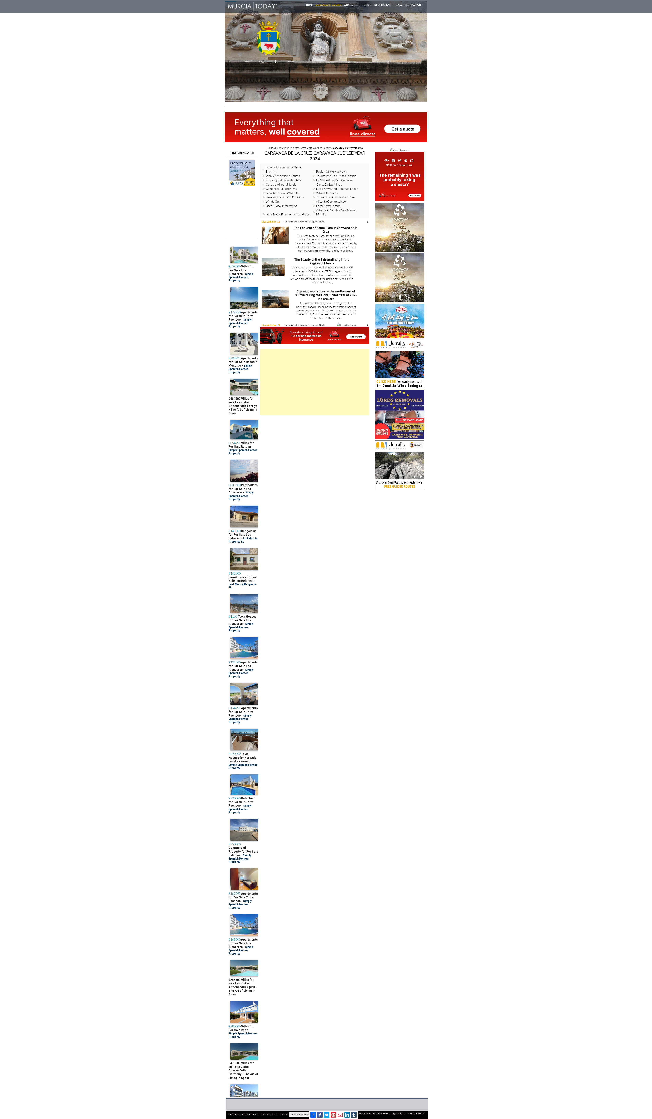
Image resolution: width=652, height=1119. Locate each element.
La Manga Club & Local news (334, 180)
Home (309, 4)
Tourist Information (376, 4)
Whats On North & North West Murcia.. (336, 212)
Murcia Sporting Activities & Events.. (283, 169)
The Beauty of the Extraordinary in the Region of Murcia (321, 262)
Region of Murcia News (331, 171)
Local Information (408, 4)
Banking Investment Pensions (285, 197)
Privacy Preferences (300, 1114)
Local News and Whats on (283, 193)
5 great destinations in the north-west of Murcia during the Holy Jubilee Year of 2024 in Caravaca (326, 295)
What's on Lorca (327, 193)
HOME (270, 148)
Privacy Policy (383, 1113)
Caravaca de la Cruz (328, 4)
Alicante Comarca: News (332, 201)
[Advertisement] (314, 382)
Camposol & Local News (281, 188)
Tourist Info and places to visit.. (336, 176)
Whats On (272, 201)
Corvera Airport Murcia (281, 184)
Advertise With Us (416, 1113)
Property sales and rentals (283, 180)
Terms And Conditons (365, 1113)
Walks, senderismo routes (283, 176)
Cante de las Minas (329, 184)
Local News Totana (328, 206)
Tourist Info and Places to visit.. (336, 197)
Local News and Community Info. (337, 188)
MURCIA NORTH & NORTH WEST (290, 148)
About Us (402, 1113)
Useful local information (281, 206)
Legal (394, 1113)
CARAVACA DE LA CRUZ (320, 148)
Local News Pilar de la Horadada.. (288, 214)
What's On (350, 4)
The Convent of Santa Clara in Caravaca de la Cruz (325, 230)
